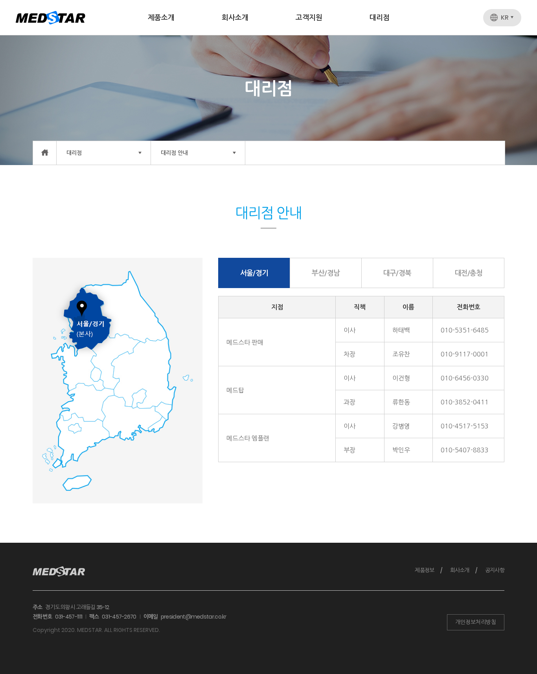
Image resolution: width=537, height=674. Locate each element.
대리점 (380, 17)
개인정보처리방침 (475, 622)
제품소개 (161, 17)
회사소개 (235, 17)
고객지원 (309, 17)
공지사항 (494, 570)
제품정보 (424, 570)
